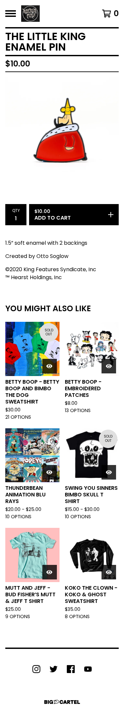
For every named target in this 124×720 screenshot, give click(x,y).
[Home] (30, 13)
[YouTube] (88, 669)
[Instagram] (36, 669)
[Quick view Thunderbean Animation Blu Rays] (49, 472)
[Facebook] (71, 669)
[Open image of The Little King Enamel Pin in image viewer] (62, 134)
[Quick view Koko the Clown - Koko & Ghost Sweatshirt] (109, 572)
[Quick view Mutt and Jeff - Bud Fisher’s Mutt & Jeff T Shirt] (49, 572)
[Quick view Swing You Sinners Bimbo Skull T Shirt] (109, 472)
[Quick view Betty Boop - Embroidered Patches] (109, 366)
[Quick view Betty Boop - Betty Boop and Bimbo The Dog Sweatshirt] (49, 366)
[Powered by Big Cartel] (62, 702)
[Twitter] (54, 669)
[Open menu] (10, 14)
